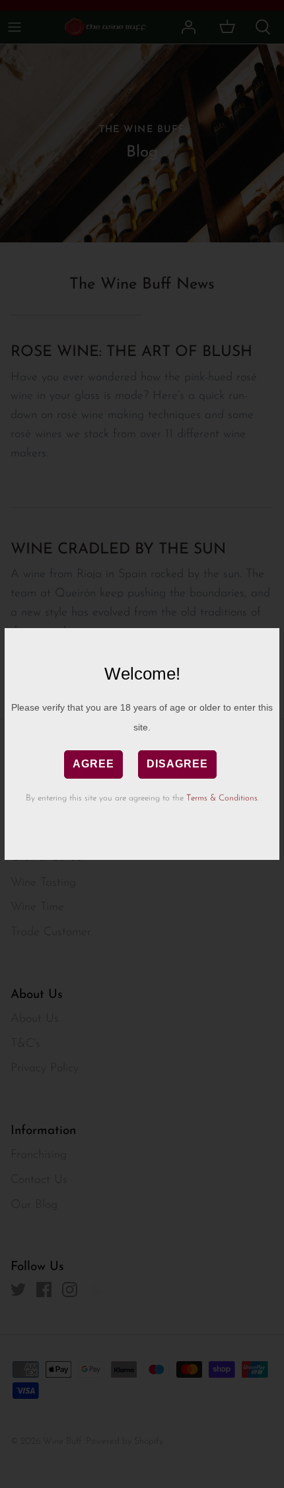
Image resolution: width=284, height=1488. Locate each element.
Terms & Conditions (222, 798)
